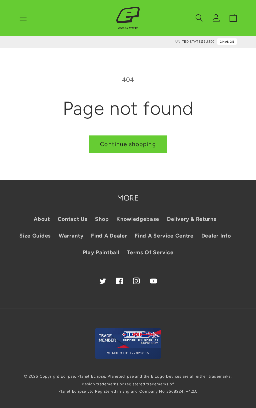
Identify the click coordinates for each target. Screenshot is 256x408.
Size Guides (35, 236)
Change (227, 41)
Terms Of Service (150, 252)
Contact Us (73, 219)
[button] (23, 17)
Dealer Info (216, 236)
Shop (102, 219)
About (42, 219)
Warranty (71, 236)
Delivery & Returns (191, 219)
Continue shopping (128, 144)
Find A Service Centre (164, 236)
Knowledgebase (137, 219)
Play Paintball (101, 252)
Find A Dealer (109, 236)
